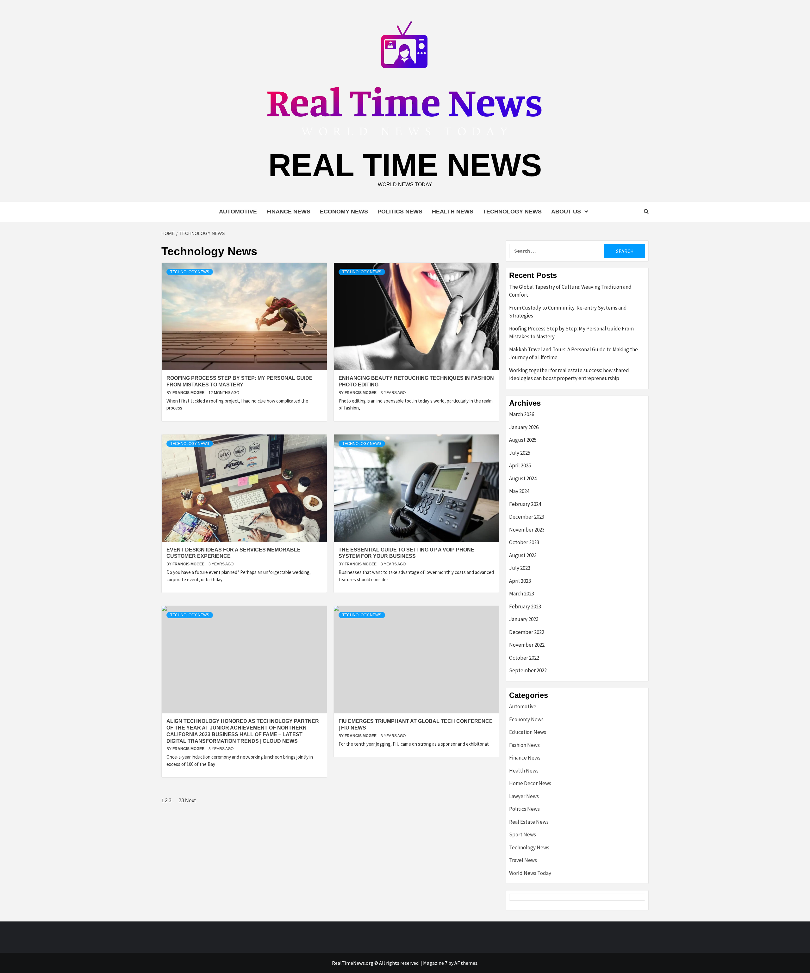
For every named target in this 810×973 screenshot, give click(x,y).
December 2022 (526, 632)
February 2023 (525, 606)
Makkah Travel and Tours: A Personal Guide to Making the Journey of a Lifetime (573, 353)
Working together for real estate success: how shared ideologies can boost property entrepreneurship (569, 374)
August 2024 (523, 478)
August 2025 (523, 439)
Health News (452, 211)
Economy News (344, 211)
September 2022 (528, 670)
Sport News (522, 834)
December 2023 (526, 516)
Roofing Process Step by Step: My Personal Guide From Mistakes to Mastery (571, 332)
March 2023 (521, 593)
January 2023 (524, 619)
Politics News (399, 211)
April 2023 (520, 580)
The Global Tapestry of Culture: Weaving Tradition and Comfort (570, 291)
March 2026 (521, 414)
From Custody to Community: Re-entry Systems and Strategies (568, 311)
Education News (527, 732)
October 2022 (524, 657)
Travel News (523, 860)
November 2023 (527, 529)
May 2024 (519, 491)
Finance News (288, 211)
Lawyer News (524, 796)
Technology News (512, 211)
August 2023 (523, 555)
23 (181, 800)
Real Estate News (529, 821)
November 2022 (527, 644)
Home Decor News (530, 783)
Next (190, 800)
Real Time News (405, 165)
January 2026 (524, 427)
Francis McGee (188, 393)
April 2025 (520, 465)
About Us (566, 211)
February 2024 (525, 504)
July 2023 (519, 567)
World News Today (530, 873)
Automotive (238, 211)
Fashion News (524, 745)
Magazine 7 (435, 963)
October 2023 (524, 542)
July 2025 (519, 452)
